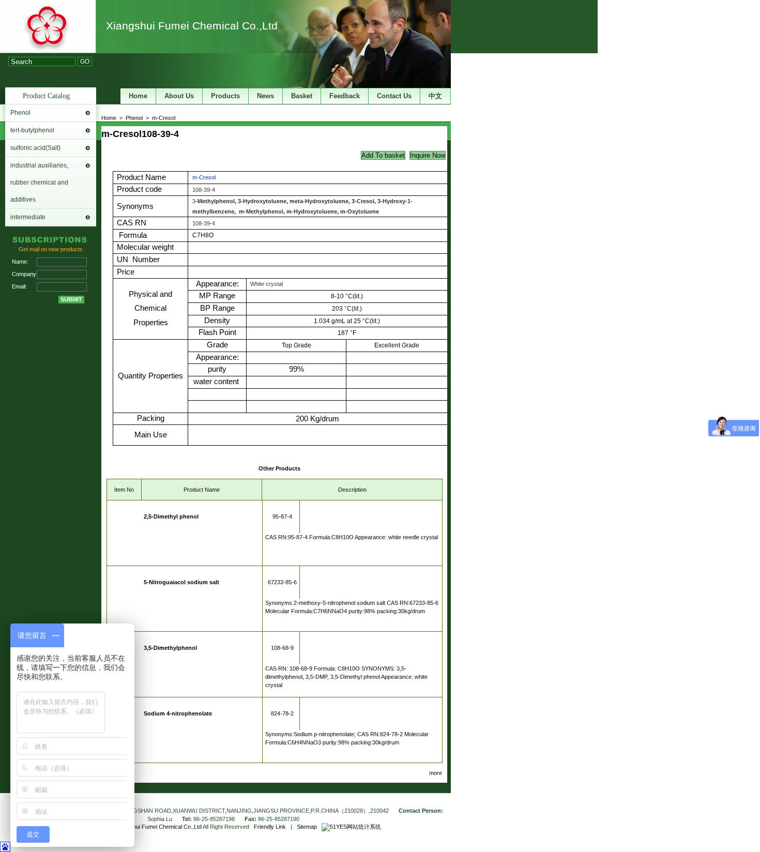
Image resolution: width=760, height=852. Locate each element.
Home (108, 118)
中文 (435, 96)
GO (84, 61)
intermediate (27, 217)
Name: (20, 261)
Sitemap (307, 827)
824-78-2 (282, 713)
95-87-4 (282, 516)
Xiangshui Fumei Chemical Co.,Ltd (192, 26)
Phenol (20, 112)
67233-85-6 (282, 582)
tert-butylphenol (32, 130)
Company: (24, 274)
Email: (19, 286)
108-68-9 (282, 648)
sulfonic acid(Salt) (35, 147)
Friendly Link (270, 827)
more (435, 773)
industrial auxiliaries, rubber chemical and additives (39, 182)
